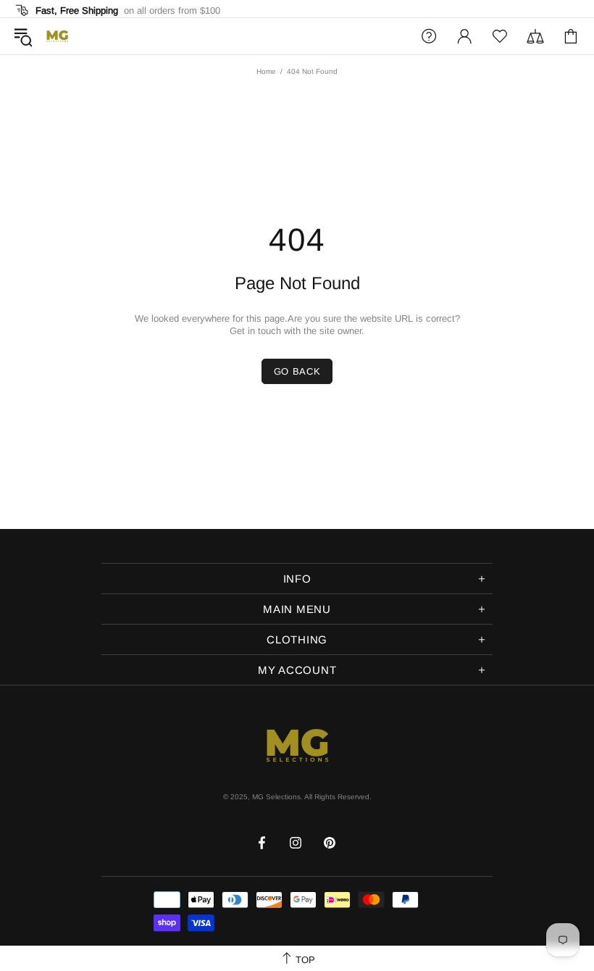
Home (266, 71)
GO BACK (297, 371)
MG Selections (57, 36)
